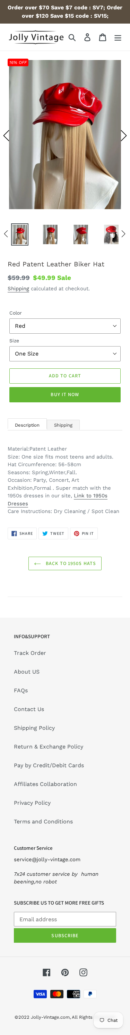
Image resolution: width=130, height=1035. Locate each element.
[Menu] (117, 37)
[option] (65, 136)
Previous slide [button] (6, 135)
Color (15, 313)
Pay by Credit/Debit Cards (49, 765)
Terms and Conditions (43, 821)
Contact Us (29, 709)
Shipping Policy (34, 728)
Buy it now (65, 394)
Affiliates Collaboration (45, 784)
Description (27, 425)
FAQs (21, 690)
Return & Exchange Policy (48, 746)
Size (14, 340)
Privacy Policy (32, 802)
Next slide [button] (123, 135)
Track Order (30, 653)
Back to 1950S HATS (70, 563)
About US (27, 671)
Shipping (18, 288)
